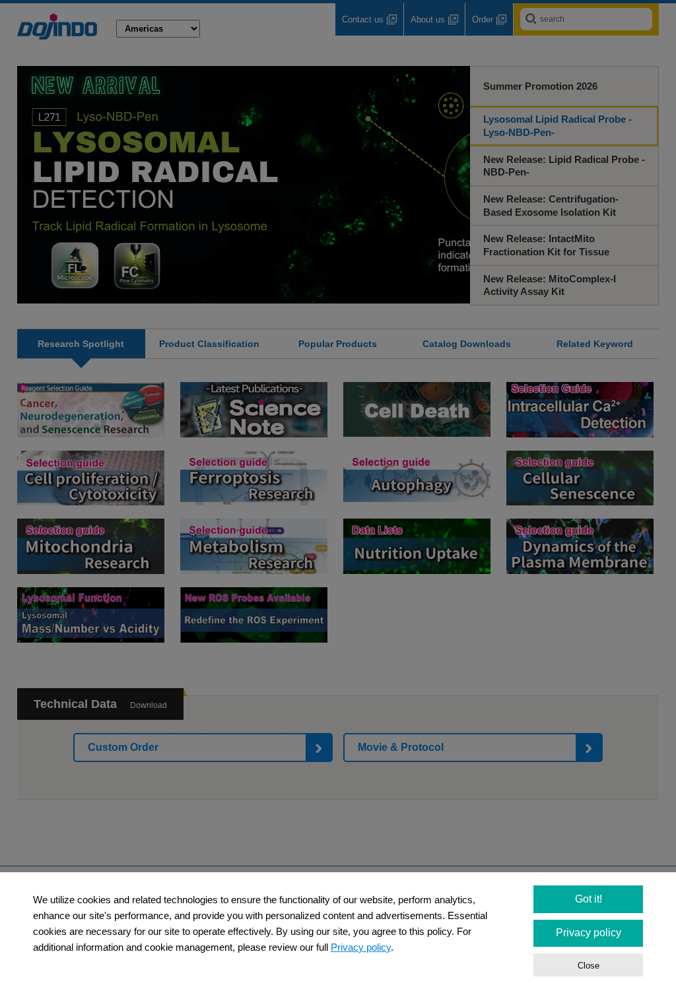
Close (588, 966)
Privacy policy (361, 947)
